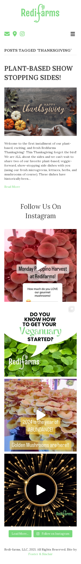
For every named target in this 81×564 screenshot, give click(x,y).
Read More (12, 187)
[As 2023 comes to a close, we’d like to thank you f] (40, 490)
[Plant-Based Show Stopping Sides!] (40, 111)
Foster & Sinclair (40, 554)
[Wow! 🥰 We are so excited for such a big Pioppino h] (40, 265)
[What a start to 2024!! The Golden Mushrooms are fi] (40, 415)
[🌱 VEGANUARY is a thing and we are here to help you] (40, 340)
